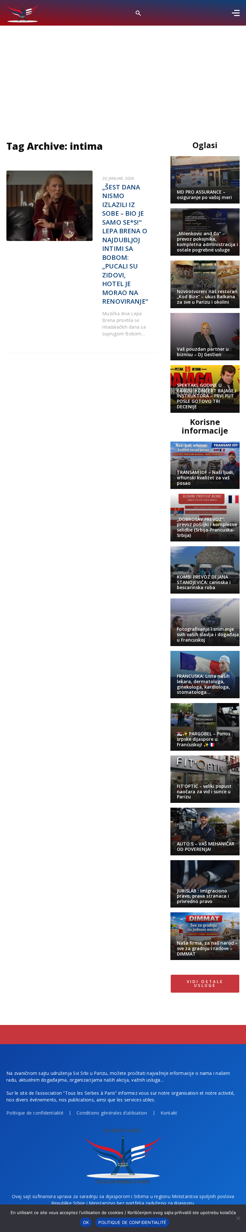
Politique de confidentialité (34, 1113)
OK (86, 1222)
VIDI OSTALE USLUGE (205, 983)
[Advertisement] (123, 73)
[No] (238, 1218)
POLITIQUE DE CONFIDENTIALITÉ (132, 1222)
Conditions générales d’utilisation (112, 1113)
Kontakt (168, 1113)
